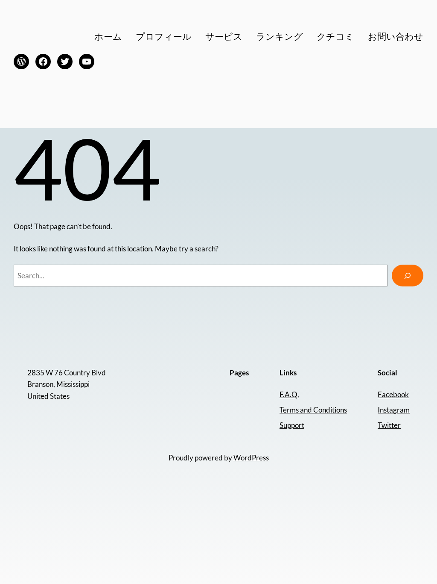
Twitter (389, 425)
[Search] (407, 275)
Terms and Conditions (313, 409)
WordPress (251, 457)
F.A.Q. (289, 394)
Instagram (394, 409)
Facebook (393, 394)
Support (292, 425)
